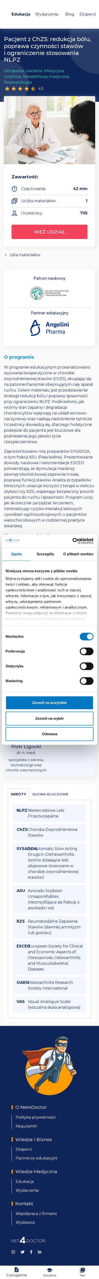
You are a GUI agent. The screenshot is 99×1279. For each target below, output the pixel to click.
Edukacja (21, 14)
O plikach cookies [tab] (78, 554)
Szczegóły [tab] (45, 554)
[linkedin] (39, 1252)
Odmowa (49, 734)
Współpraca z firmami (36, 1213)
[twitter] (23, 1252)
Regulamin (26, 1126)
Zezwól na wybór (49, 718)
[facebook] (31, 1252)
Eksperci (88, 14)
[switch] (86, 651)
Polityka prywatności (36, 1117)
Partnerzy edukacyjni (36, 1158)
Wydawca (25, 1222)
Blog (69, 14)
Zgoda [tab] (16, 554)
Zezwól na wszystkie (49, 703)
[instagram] (13, 1252)
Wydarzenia (46, 14)
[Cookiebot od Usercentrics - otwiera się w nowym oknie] (72, 541)
